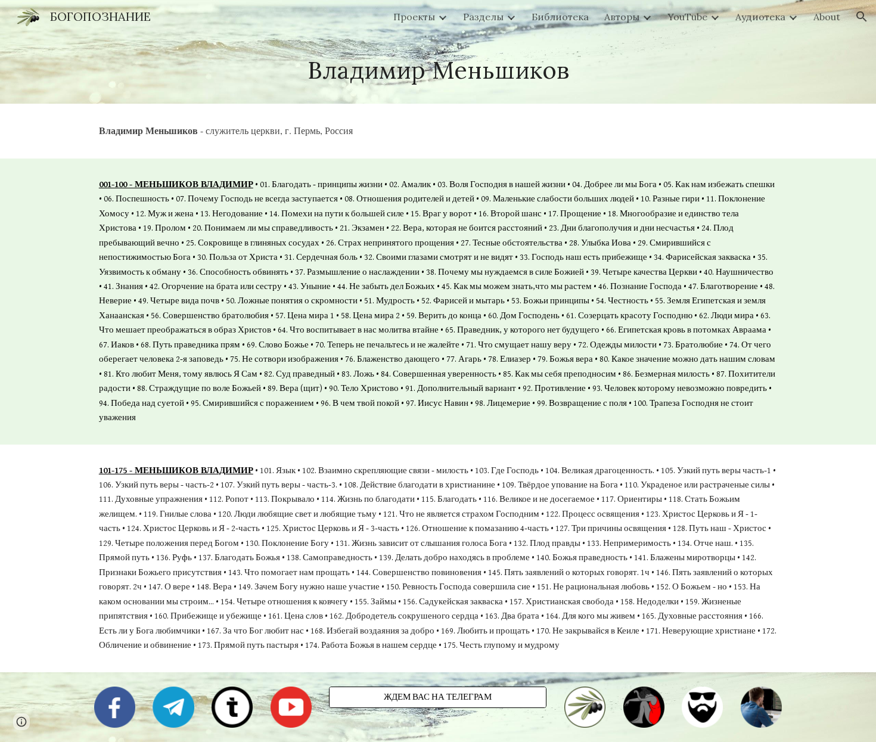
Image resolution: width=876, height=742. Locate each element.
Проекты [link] (414, 17)
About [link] (826, 17)
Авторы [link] (621, 17)
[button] (861, 16)
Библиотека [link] (560, 17)
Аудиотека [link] (760, 17)
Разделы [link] (483, 17)
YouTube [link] (687, 17)
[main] (438, 68)
